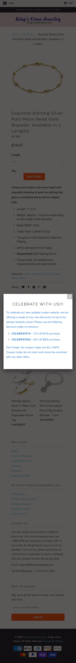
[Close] (69, 296)
